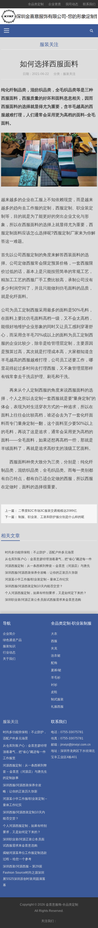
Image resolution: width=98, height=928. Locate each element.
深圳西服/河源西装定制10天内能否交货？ (34, 586)
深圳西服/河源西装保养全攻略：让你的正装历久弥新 (41, 572)
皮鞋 (54, 692)
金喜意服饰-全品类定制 (62, 904)
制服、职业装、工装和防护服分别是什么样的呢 (51, 517)
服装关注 (49, 44)
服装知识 (9, 646)
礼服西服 (57, 706)
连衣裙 (55, 655)
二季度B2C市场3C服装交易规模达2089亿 (47, 511)
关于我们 (9, 659)
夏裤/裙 (56, 670)
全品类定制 (36, 4)
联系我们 (89, 4)
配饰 (54, 663)
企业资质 (54, 4)
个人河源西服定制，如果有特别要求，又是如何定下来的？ (46, 593)
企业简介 (9, 634)
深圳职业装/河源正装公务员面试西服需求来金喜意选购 (43, 599)
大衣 (54, 634)
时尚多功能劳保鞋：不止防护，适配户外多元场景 (39, 552)
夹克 (54, 648)
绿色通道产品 (12, 640)
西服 (54, 641)
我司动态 (72, 4)
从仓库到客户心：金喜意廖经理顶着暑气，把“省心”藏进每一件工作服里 (25, 752)
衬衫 (54, 685)
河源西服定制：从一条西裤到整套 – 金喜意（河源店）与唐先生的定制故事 (25, 772)
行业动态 (9, 652)
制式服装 (57, 699)
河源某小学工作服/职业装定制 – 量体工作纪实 (37, 579)
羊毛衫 (55, 677)
